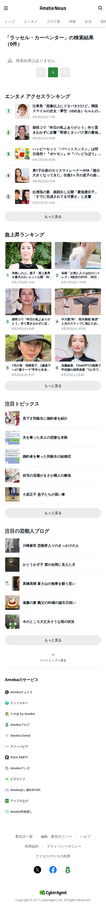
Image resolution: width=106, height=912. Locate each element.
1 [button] (53, 72)
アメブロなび (19, 801)
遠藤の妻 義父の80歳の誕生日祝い (49, 602)
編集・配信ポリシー (56, 836)
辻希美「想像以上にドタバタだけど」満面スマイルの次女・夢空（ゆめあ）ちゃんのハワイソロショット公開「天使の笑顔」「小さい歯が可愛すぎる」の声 (65, 113)
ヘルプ (85, 836)
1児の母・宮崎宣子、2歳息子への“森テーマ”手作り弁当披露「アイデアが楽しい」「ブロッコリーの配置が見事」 (31, 371)
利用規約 (32, 846)
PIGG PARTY (19, 757)
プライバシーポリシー (64, 846)
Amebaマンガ (20, 768)
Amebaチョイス (21, 692)
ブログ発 (53, 21)
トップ (9, 21)
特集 (72, 21)
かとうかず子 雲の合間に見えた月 (49, 564)
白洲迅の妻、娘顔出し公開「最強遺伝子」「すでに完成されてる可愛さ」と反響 (65, 194)
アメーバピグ (19, 746)
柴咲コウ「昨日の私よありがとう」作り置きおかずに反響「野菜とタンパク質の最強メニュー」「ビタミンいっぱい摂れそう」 (65, 132)
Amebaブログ (20, 725)
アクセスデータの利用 (53, 856)
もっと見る (53, 216)
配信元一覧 (24, 836)
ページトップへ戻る (53, 660)
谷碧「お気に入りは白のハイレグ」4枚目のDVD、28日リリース (80, 277)
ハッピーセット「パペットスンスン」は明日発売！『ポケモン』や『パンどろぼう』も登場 (65, 153)
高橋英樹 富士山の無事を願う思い (49, 583)
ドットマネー (19, 703)
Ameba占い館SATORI (25, 790)
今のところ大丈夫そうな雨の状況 (48, 621)
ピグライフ (17, 779)
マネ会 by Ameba (22, 714)
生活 (88, 21)
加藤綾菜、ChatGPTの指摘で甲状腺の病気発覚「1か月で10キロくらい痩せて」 (81, 369)
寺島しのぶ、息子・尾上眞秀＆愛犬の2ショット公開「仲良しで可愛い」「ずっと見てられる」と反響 (31, 279)
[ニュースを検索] (100, 8)
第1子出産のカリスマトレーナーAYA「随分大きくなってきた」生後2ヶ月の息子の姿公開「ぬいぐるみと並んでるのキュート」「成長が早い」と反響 (66, 177)
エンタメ (30, 21)
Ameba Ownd (20, 735)
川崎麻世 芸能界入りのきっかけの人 (51, 545)
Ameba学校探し (21, 812)
